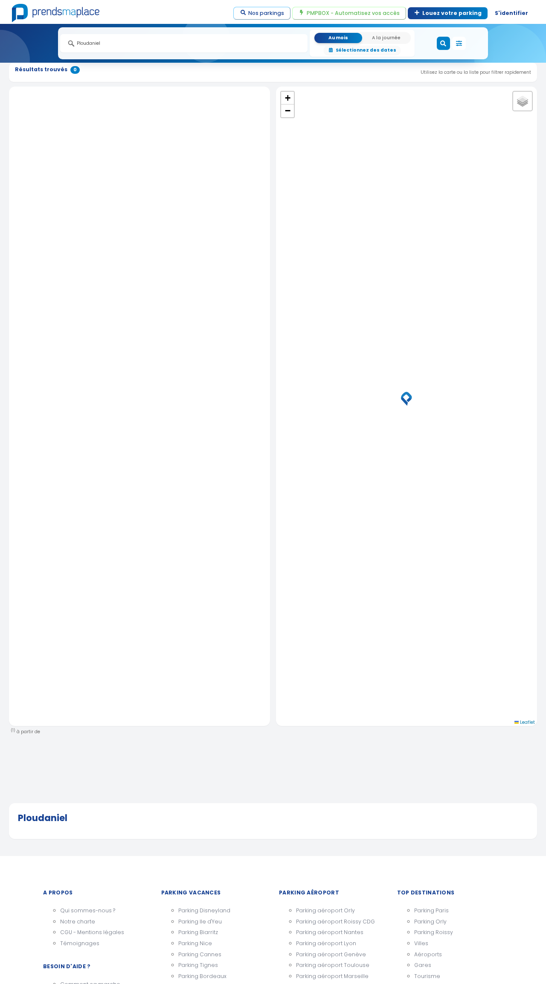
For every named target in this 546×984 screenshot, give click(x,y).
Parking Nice (195, 943)
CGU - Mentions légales (92, 932)
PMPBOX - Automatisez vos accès (353, 13)
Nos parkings (266, 13)
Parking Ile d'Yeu (200, 921)
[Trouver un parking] (443, 43)
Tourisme (427, 976)
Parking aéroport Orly (325, 910)
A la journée (386, 38)
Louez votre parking (452, 13)
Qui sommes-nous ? (87, 910)
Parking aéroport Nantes (329, 932)
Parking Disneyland (204, 910)
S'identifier (511, 13)
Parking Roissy (433, 932)
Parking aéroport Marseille (332, 976)
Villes (421, 943)
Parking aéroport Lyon (326, 943)
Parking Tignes (198, 965)
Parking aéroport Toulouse (332, 965)
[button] (406, 398)
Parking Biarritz (198, 932)
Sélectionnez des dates (366, 50)
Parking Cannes (199, 954)
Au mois (338, 38)
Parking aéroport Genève (331, 954)
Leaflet (527, 722)
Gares (422, 965)
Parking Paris (431, 910)
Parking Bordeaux (202, 976)
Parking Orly (430, 921)
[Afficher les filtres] (459, 43)
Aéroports (428, 954)
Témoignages (79, 943)
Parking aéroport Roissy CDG (335, 921)
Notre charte (77, 921)
